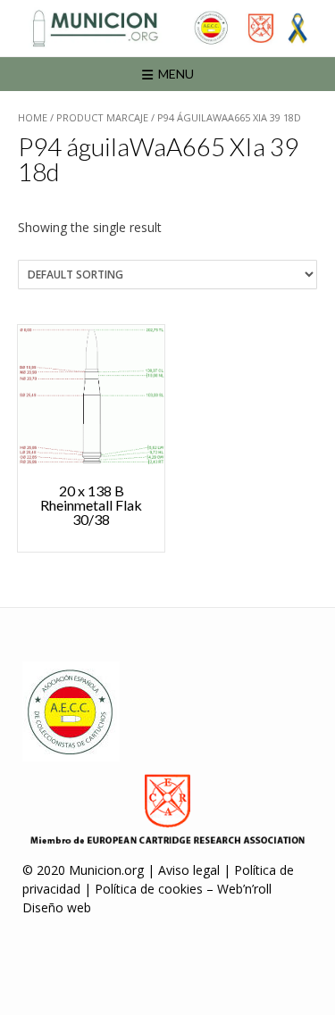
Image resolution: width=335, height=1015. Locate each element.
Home (32, 117)
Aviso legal (189, 869)
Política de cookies (149, 888)
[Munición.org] (167, 28)
